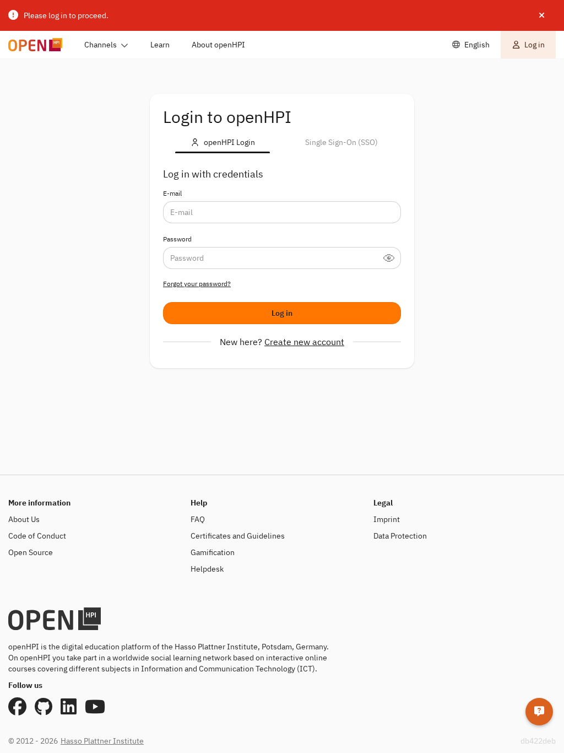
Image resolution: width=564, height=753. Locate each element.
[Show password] (392, 258)
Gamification (213, 552)
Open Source (30, 552)
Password (177, 239)
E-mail (172, 193)
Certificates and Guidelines (238, 536)
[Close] (542, 15)
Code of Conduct (37, 536)
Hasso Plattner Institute (102, 741)
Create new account (304, 341)
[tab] (222, 142)
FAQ (198, 519)
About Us (24, 519)
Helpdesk (207, 569)
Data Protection (400, 536)
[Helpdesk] (539, 711)
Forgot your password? (197, 283)
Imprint (386, 519)
